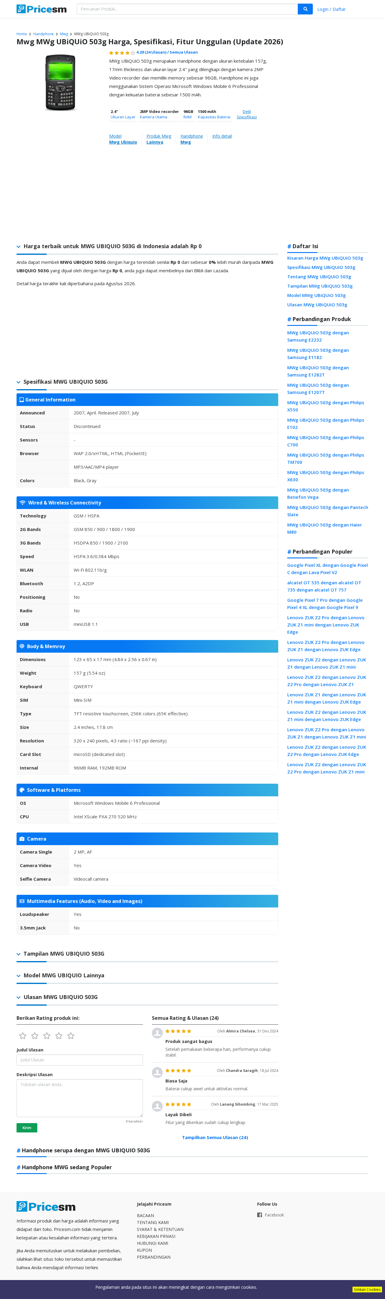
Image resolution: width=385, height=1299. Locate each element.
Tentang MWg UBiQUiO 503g (319, 276)
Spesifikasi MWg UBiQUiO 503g (321, 267)
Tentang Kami (153, 1222)
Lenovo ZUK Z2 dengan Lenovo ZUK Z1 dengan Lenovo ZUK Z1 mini (326, 663)
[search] (305, 9)
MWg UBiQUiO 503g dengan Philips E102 (325, 423)
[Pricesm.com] (42, 10)
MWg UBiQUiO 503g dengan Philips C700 (325, 441)
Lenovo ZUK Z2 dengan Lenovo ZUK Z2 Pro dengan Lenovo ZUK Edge (326, 750)
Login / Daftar (331, 9)
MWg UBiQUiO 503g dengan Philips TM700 (325, 458)
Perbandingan (154, 1257)
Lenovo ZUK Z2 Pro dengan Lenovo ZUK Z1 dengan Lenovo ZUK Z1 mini (326, 733)
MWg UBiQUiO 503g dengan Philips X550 (325, 406)
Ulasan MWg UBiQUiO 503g (317, 304)
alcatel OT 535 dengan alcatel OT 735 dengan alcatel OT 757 (324, 586)
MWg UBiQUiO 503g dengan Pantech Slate (327, 510)
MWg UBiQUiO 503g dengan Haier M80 (324, 528)
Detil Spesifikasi (247, 114)
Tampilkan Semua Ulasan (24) (215, 1137)
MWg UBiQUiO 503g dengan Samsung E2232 (318, 336)
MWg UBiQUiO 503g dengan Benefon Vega (318, 493)
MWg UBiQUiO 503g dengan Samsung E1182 (318, 353)
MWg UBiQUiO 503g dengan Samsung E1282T (318, 371)
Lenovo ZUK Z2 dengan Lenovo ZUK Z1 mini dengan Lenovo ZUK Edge (326, 715)
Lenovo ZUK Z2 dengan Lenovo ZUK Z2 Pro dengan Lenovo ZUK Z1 (326, 680)
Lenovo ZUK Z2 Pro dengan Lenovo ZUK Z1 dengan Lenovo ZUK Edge (326, 645)
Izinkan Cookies (367, 1289)
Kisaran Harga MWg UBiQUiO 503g (325, 258)
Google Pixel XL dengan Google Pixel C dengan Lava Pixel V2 (327, 568)
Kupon (144, 1250)
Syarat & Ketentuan (160, 1229)
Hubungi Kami (152, 1243)
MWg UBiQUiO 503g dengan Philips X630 (325, 475)
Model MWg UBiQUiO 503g (316, 295)
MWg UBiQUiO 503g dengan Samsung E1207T (318, 388)
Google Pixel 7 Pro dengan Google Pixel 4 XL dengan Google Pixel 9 (325, 603)
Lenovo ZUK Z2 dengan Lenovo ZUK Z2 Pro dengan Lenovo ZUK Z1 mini (326, 768)
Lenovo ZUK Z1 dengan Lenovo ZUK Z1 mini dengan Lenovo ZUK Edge (326, 698)
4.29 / (153, 52)
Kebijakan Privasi (156, 1236)
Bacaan (145, 1215)
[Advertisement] (328, 142)
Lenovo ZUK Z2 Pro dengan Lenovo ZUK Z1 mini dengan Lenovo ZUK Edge (326, 624)
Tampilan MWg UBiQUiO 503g (320, 286)
